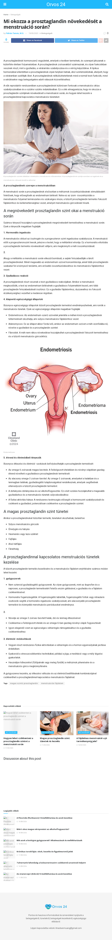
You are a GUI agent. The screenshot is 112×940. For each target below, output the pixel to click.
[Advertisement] (56, 50)
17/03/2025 (9, 748)
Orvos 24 (56, 4)
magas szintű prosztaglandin (24, 683)
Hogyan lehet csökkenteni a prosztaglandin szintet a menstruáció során (18, 741)
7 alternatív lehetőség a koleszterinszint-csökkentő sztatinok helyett (51, 862)
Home (6, 15)
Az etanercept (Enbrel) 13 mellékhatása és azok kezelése (44, 874)
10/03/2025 (82, 745)
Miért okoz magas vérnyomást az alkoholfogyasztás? (43, 829)
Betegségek (15, 15)
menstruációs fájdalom (52, 683)
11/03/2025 (45, 745)
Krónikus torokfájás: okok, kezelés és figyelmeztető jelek (45, 851)
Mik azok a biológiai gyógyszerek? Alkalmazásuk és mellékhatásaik (49, 840)
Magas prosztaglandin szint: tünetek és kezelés (55, 740)
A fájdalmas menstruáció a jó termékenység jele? (91, 740)
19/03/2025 (33, 33)
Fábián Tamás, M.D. (15, 33)
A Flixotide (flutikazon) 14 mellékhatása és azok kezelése (44, 818)
